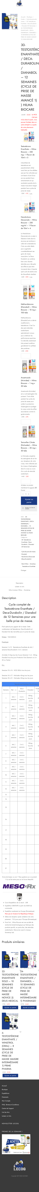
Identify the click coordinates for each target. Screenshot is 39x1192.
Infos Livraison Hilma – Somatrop (19, 590)
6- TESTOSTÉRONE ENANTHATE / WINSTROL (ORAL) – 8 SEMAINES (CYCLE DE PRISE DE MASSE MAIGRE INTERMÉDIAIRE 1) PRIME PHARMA (10, 1050)
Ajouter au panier (29, 500)
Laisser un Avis (6, 1116)
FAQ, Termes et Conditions (10, 1105)
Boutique (29, 17)
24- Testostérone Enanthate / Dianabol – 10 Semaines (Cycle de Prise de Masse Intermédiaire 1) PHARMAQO (28, 986)
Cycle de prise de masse (28, 552)
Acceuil (4, 1086)
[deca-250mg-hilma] (29, 207)
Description (19, 583)
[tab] (19, 583)
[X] (31, 570)
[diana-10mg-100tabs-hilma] (29, 292)
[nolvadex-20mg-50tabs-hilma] (29, 431)
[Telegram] (34, 570)
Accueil (23, 17)
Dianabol (24, 554)
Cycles (23, 19)
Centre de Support (8, 1108)
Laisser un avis (19, 586)
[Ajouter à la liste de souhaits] (20, 1032)
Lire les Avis (5, 1112)
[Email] (36, 570)
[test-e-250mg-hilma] (29, 137)
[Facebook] (28, 570)
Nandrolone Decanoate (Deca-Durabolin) (28, 558)
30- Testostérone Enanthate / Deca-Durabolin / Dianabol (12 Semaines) (28, 23)
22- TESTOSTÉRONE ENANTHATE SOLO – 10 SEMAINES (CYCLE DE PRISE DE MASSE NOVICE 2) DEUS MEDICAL (10, 986)
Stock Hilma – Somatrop (28, 564)
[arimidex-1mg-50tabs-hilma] (29, 366)
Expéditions (5, 1093)
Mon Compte (6, 1101)
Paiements (5, 1097)
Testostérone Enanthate (28, 566)
